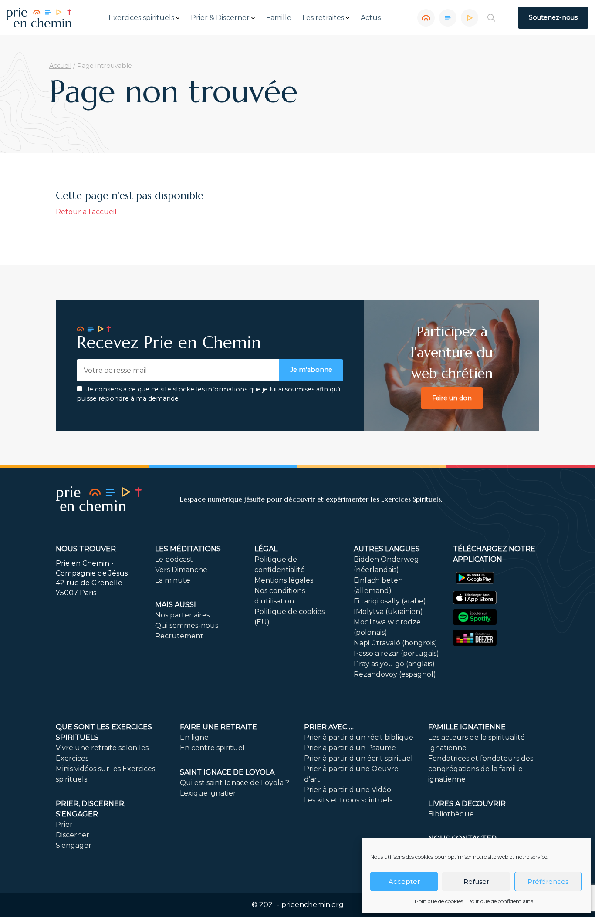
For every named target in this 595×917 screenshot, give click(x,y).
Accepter (404, 881)
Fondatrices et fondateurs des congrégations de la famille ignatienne (480, 768)
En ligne (194, 737)
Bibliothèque (451, 814)
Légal (265, 549)
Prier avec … (329, 727)
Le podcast (174, 559)
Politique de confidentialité (500, 901)
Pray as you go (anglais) (394, 664)
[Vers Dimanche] (447, 18)
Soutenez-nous (553, 17)
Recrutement (179, 636)
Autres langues (387, 549)
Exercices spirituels (141, 17)
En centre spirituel (212, 748)
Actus (371, 17)
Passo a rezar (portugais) (396, 653)
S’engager (73, 845)
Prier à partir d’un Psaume (350, 748)
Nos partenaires (182, 615)
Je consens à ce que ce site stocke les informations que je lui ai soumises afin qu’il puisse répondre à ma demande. (209, 394)
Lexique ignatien (209, 793)
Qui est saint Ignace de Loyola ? (234, 783)
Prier (64, 824)
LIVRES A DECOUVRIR (467, 803)
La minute (172, 580)
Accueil (60, 66)
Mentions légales (283, 580)
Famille (278, 17)
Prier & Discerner (220, 17)
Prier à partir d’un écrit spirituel (358, 758)
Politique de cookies (439, 901)
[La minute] (469, 18)
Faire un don (452, 398)
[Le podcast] (426, 18)
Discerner (72, 835)
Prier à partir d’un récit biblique (358, 737)
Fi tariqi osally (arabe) (390, 601)
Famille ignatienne (467, 727)
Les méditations (188, 549)
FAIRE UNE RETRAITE (218, 727)
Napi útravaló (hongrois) (395, 643)
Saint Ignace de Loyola (227, 772)
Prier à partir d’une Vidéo (347, 790)
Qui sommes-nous (186, 625)
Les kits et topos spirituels (348, 800)
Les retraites (323, 17)
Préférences (547, 881)
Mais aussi (175, 604)
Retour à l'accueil (86, 212)
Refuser (476, 881)
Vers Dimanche (181, 570)
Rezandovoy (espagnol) (395, 674)
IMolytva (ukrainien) (388, 611)
